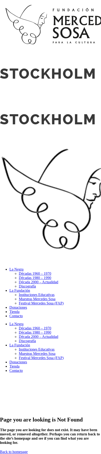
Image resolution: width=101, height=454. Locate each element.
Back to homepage (14, 452)
